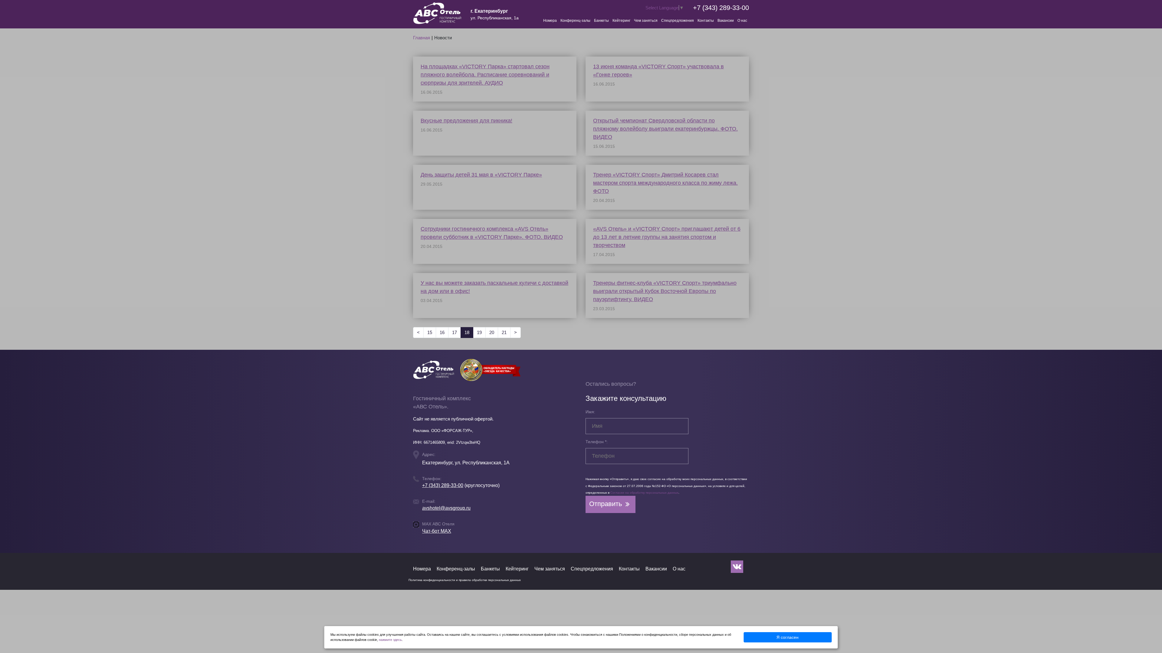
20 (491, 332)
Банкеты (601, 20)
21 (504, 332)
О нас (742, 20)
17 (454, 332)
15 (429, 332)
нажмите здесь (390, 640)
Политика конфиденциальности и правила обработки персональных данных (465, 580)
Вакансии (725, 20)
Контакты (706, 20)
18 (468, 332)
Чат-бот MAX (436, 531)
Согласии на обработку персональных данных (644, 492)
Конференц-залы (575, 20)
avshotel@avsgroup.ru (446, 508)
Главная (421, 37)
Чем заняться (646, 20)
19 (479, 332)
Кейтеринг (621, 20)
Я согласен (787, 637)
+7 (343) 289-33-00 (721, 7)
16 (442, 332)
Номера (550, 20)
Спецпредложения (677, 20)
